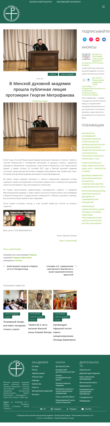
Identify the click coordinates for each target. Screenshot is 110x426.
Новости (53, 74)
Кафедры (35, 380)
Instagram (16, 258)
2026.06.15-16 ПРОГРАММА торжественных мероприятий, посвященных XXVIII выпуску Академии (93, 59)
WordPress (49, 418)
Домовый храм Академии (89, 373)
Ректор (7, 317)
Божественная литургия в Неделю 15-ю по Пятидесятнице (22, 267)
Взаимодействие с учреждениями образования (86, 392)
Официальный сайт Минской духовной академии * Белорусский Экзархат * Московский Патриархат (54, 415)
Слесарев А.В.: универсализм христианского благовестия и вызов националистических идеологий (59, 270)
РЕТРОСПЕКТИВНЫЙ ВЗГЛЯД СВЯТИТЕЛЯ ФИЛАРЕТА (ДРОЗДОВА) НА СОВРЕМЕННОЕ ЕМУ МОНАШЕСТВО (93, 196)
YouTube (18, 260)
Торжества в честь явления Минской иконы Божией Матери (40, 328)
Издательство (84, 370)
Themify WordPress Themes (64, 418)
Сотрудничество (85, 397)
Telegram (33, 255)
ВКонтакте (26, 258)
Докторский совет (63, 366)
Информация (84, 401)
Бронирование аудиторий (42, 391)
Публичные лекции (39, 101)
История (35, 366)
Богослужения (35, 314)
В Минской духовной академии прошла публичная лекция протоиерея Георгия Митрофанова (40, 89)
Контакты (35, 394)
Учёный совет (37, 377)
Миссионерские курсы (88, 382)
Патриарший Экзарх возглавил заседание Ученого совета (14, 325)
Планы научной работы (65, 397)
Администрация (38, 373)
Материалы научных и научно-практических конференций (64, 391)
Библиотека (36, 384)
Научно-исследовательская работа (63, 378)
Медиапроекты (85, 386)
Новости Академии (67, 74)
